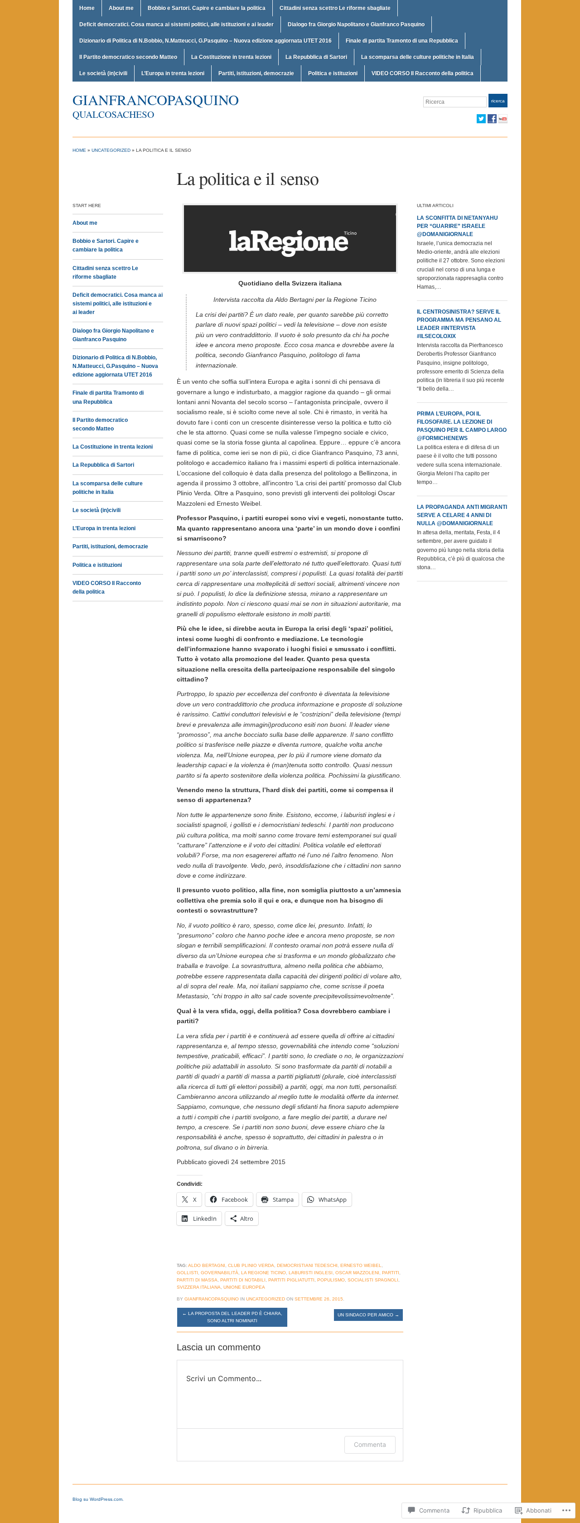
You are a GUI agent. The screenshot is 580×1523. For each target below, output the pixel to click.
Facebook (492, 118)
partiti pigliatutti (291, 1279)
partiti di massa (197, 1279)
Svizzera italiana (199, 1287)
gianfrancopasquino (155, 99)
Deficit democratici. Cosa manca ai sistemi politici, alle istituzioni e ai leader (176, 24)
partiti (390, 1272)
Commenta (370, 1444)
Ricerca (498, 100)
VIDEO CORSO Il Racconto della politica (423, 73)
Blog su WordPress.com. (98, 1499)
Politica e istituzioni (333, 73)
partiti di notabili (243, 1279)
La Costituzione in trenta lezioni (231, 57)
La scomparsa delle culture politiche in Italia (417, 57)
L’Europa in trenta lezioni (172, 73)
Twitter (481, 118)
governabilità (219, 1272)
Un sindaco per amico (368, 1314)
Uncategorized (111, 150)
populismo (331, 1279)
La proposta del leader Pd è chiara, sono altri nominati (232, 1317)
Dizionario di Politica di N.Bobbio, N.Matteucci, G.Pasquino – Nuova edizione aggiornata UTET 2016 (205, 41)
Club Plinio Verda (251, 1265)
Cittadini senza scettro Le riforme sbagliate (335, 8)
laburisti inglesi (311, 1272)
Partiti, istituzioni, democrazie (256, 73)
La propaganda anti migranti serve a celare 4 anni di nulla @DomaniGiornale (462, 515)
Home (87, 8)
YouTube (503, 118)
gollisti (187, 1272)
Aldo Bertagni (206, 1265)
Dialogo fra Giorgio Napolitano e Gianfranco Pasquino (356, 24)
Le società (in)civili (103, 73)
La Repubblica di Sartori (316, 57)
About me (121, 8)
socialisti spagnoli (373, 1279)
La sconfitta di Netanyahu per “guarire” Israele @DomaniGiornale (457, 226)
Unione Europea (244, 1287)
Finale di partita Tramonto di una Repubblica (402, 41)
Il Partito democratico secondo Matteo (128, 57)
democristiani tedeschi (307, 1265)
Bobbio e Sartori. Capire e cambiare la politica (207, 8)
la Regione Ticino (263, 1272)
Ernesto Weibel (361, 1265)
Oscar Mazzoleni (357, 1272)
